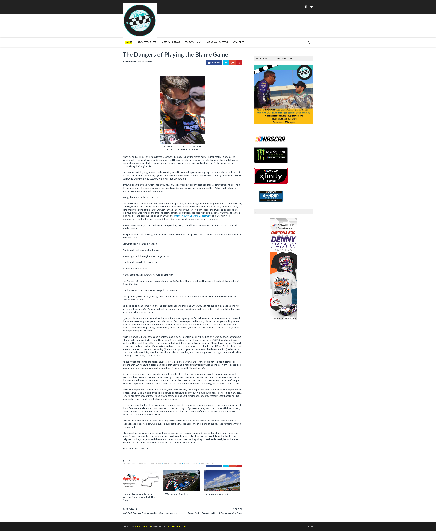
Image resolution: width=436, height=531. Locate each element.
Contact (238, 42)
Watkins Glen (207, 463)
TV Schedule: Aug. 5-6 (216, 493)
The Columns (193, 42)
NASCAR (143, 463)
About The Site (147, 42)
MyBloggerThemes (178, 526)
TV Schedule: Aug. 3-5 (175, 493)
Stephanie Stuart (172, 463)
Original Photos (217, 42)
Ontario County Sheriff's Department (192, 215)
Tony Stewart (191, 463)
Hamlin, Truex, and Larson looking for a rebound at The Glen (139, 497)
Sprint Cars (155, 463)
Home (128, 42)
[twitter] (311, 6)
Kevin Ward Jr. (130, 463)
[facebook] (306, 6)
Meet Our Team (170, 42)
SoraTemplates (143, 526)
